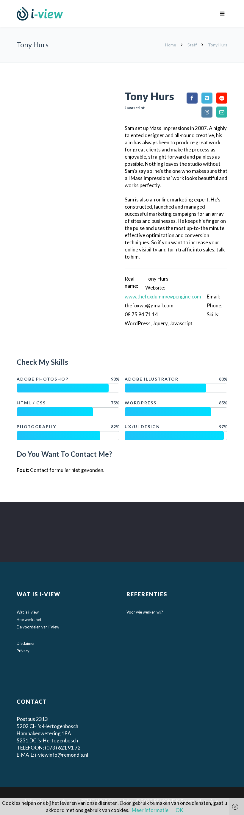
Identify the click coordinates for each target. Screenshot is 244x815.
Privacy (23, 650)
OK (179, 810)
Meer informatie (150, 810)
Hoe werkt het (29, 619)
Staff (192, 44)
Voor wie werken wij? (144, 612)
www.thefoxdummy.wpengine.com (163, 296)
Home (171, 44)
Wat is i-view (28, 612)
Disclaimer (26, 643)
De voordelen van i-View (38, 627)
